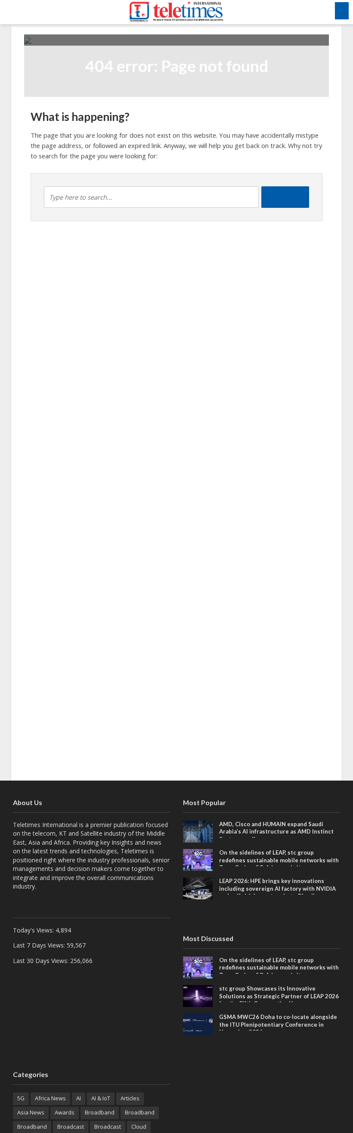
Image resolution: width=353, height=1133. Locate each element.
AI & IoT (100, 1098)
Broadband (100, 1112)
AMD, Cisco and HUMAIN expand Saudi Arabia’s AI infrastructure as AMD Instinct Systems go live (276, 832)
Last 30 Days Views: (41, 961)
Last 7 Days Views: (40, 945)
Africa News (50, 1098)
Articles (130, 1098)
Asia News (30, 1112)
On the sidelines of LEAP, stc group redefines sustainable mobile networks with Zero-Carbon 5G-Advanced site (279, 860)
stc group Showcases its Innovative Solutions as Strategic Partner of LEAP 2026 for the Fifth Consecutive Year (279, 996)
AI (78, 1098)
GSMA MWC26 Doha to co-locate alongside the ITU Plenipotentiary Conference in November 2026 (278, 1024)
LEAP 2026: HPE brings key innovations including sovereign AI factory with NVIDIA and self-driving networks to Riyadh (277, 888)
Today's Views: (34, 930)
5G (21, 1098)
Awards (64, 1112)
